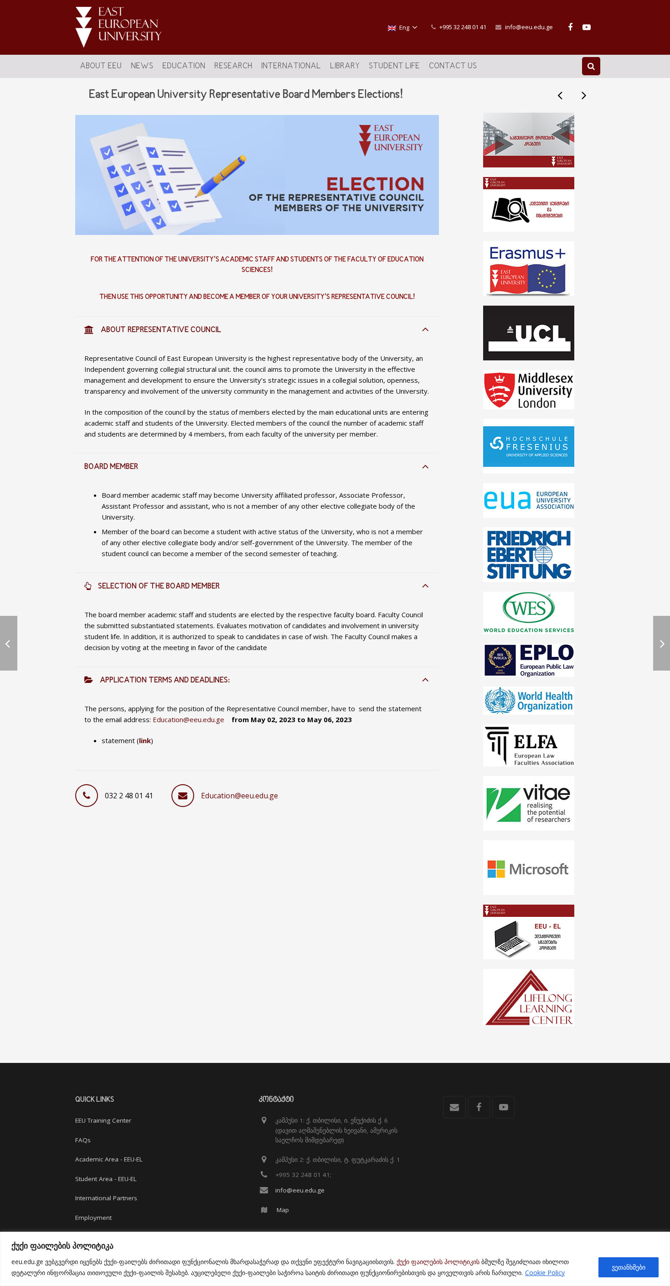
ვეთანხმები (628, 1267)
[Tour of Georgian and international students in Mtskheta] (560, 94)
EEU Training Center (103, 1120)
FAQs (83, 1140)
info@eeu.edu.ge (529, 27)
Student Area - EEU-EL (106, 1179)
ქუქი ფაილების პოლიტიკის (438, 1261)
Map (283, 1210)
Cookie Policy (545, 1272)
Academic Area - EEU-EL (109, 1159)
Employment (93, 1217)
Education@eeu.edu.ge (188, 719)
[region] (335, 1259)
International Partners (106, 1198)
